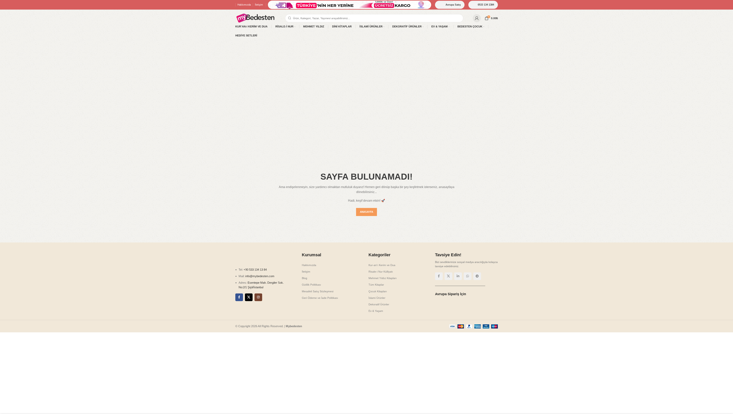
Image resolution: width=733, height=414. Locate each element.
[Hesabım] (477, 18)
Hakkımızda (309, 265)
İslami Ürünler (377, 297)
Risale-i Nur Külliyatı (381, 271)
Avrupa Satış (453, 4)
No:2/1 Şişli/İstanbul (251, 287)
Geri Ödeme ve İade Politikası (320, 297)
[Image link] (260, 257)
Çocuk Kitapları (378, 291)
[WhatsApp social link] (467, 276)
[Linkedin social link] (458, 276)
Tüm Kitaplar (376, 284)
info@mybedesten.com (259, 276)
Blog (304, 278)
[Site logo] (255, 18)
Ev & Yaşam (376, 310)
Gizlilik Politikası (311, 284)
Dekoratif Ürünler (379, 304)
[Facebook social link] (239, 297)
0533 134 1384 (486, 4)
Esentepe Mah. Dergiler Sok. (266, 282)
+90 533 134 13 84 (255, 269)
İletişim (306, 271)
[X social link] (249, 297)
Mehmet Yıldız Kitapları (383, 278)
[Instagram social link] (258, 297)
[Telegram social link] (477, 276)
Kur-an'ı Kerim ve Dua (382, 265)
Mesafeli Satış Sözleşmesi (317, 291)
